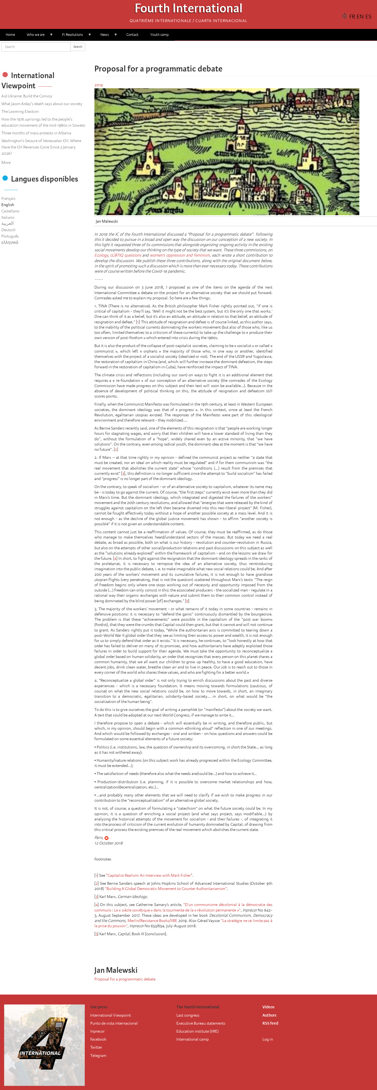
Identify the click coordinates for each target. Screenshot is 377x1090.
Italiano (7, 217)
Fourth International (189, 9)
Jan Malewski (107, 221)
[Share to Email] (243, 52)
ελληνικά (9, 242)
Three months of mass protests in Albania (36, 132)
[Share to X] (228, 52)
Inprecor (97, 1031)
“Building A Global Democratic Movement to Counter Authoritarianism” (166, 888)
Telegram (98, 1055)
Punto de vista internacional (114, 1023)
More (5, 162)
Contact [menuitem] (132, 35)
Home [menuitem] (10, 35)
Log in (267, 1039)
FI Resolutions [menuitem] (69, 37)
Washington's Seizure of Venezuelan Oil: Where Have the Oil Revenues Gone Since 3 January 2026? (41, 147)
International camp (192, 1039)
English (7, 204)
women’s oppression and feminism (180, 255)
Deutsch (8, 229)
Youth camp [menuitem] (159, 35)
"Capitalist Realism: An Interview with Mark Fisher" (149, 875)
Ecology (101, 255)
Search (77, 47)
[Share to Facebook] (220, 52)
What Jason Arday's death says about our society (41, 103)
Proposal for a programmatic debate (124, 979)
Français (8, 198)
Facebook (98, 1039)
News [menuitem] (102, 37)
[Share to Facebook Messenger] (235, 52)
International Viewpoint (110, 1015)
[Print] (255, 948)
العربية (7, 223)
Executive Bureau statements (200, 1023)
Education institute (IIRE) (197, 1031)
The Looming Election (20, 111)
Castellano (10, 211)
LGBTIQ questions (125, 255)
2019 (98, 84)
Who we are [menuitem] (32, 37)
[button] (251, 52)
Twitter (96, 1047)
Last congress (187, 1015)
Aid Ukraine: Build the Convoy (26, 96)
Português (10, 236)
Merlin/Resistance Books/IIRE (152, 920)
